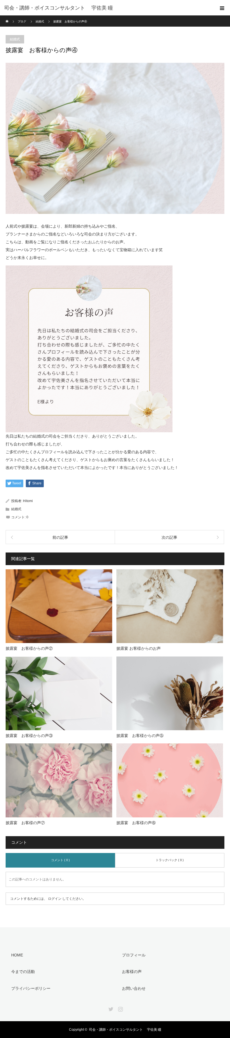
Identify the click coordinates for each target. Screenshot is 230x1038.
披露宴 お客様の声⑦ (25, 822)
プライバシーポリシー (30, 988)
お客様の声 (132, 971)
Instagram (120, 1008)
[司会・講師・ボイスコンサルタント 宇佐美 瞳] (106, 8)
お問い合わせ (134, 988)
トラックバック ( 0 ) (170, 860)
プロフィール (134, 955)
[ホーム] (7, 17)
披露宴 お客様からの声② (29, 648)
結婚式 (15, 39)
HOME (17, 955)
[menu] (222, 8)
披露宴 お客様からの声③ (29, 735)
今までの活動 (23, 971)
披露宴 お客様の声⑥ (136, 822)
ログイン (54, 899)
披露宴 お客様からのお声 (138, 648)
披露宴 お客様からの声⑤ (140, 735)
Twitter (110, 1008)
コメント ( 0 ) (60, 860)
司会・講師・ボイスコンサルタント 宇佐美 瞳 (125, 1030)
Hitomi (28, 501)
